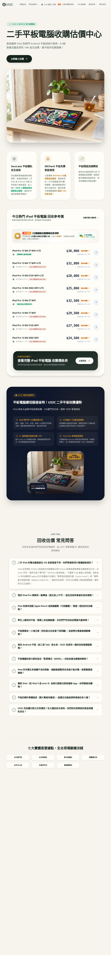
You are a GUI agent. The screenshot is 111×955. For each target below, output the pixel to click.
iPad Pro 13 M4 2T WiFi (24, 300)
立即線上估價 (17, 58)
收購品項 (22, 4)
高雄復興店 (68, 765)
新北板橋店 (68, 757)
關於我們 (102, 4)
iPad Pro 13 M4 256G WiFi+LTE (28, 287)
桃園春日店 (93, 757)
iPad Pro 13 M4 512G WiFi (25, 325)
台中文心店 (18, 765)
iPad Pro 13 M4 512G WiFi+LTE (28, 275)
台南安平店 (43, 765)
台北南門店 (18, 757)
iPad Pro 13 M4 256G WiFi (25, 337)
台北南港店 (43, 757)
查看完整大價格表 (89, 218)
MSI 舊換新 (82, 4)
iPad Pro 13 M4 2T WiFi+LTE (26, 250)
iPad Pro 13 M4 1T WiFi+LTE (26, 263)
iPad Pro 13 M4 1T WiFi (24, 312)
